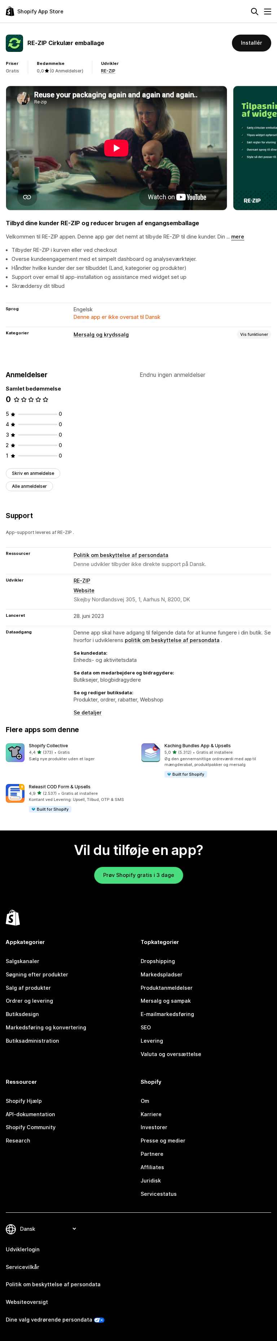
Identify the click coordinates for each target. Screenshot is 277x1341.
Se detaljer (88, 712)
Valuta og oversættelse (171, 1054)
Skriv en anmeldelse (33, 473)
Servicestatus (159, 1194)
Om (145, 1101)
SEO (146, 1027)
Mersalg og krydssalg (101, 334)
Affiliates (152, 1167)
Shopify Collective (48, 745)
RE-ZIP (108, 70)
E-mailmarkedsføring (167, 1014)
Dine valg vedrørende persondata (49, 1320)
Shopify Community (31, 1127)
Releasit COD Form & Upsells (60, 786)
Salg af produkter (28, 988)
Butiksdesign (22, 1014)
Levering (152, 1041)
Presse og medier (163, 1140)
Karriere (151, 1114)
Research (18, 1140)
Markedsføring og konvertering (46, 1027)
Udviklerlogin (23, 1249)
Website (84, 590)
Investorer (154, 1127)
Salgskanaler (22, 961)
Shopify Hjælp (24, 1101)
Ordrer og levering (29, 1001)
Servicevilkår (22, 1267)
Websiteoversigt (27, 1302)
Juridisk (151, 1180)
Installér (251, 43)
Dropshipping (158, 961)
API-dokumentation (30, 1114)
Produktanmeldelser (167, 988)
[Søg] (254, 11)
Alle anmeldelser (29, 486)
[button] (71, 752)
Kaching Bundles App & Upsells (197, 745)
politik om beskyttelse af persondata (172, 640)
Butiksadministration (32, 1041)
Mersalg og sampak (166, 1001)
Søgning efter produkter (37, 974)
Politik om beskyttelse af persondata (121, 555)
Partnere (152, 1154)
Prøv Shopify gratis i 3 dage (138, 875)
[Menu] (267, 11)
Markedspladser (162, 974)
